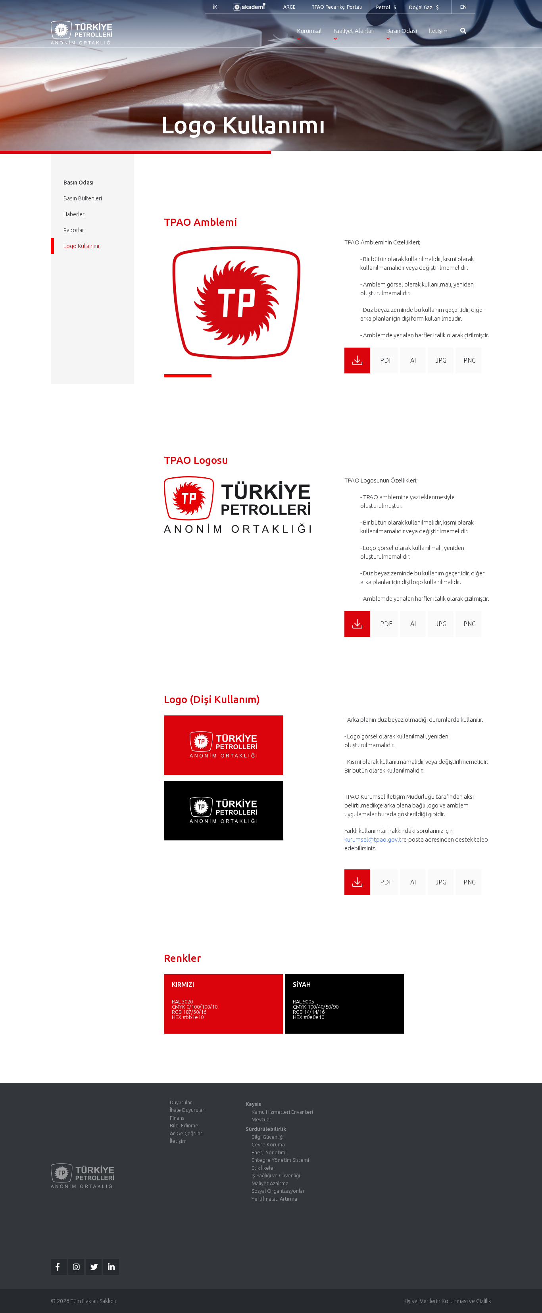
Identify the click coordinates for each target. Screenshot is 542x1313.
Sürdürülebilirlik (266, 1129)
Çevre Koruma (268, 1144)
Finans (177, 1118)
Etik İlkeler (263, 1168)
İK (215, 7)
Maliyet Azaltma (270, 1183)
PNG (469, 360)
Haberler (74, 214)
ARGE (289, 7)
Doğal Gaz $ (424, 7)
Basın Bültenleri (82, 198)
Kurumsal (309, 30)
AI (413, 360)
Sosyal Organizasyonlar (278, 1191)
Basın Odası (401, 30)
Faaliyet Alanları (354, 30)
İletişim (438, 30)
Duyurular (181, 1102)
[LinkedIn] (111, 1267)
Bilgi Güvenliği (268, 1137)
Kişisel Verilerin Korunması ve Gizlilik (447, 1301)
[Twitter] (94, 1267)
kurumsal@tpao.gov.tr (374, 839)
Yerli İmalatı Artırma (274, 1199)
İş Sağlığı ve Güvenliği (276, 1175)
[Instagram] (76, 1267)
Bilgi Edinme (184, 1125)
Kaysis (253, 1104)
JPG (441, 360)
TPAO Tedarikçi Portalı (336, 7)
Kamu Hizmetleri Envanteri (282, 1112)
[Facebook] (59, 1267)
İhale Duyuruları (188, 1110)
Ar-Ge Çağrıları (187, 1133)
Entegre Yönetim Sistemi (280, 1160)
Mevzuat (261, 1119)
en (463, 7)
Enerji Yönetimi (269, 1152)
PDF (386, 360)
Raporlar (73, 230)
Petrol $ (386, 7)
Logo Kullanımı (81, 246)
